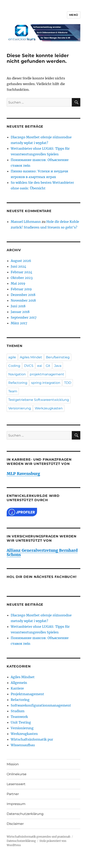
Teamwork (19, 717)
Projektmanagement (27, 694)
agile (12, 357)
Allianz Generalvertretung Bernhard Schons (42, 552)
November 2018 (23, 300)
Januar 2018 (20, 312)
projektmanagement (47, 374)
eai (39, 366)
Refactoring (17, 383)
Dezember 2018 (23, 295)
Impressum (16, 804)
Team (12, 391)
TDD (67, 383)
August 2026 (21, 261)
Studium (17, 711)
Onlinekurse (17, 774)
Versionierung (19, 408)
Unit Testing (21, 722)
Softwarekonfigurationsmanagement (41, 705)
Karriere (17, 688)
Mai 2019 (18, 283)
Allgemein (19, 683)
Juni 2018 (18, 306)
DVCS (28, 366)
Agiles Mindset (23, 677)
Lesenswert (16, 784)
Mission (13, 764)
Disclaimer (15, 824)
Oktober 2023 (22, 278)
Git (48, 366)
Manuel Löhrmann (26, 222)
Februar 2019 (21, 289)
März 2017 (19, 323)
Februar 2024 (21, 272)
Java (57, 366)
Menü (73, 14)
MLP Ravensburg (23, 473)
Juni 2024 (18, 266)
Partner (13, 794)
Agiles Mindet (31, 357)
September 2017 (23, 317)
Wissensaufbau (23, 745)
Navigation (17, 374)
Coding (14, 366)
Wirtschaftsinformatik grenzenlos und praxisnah (38, 836)
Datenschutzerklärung (25, 814)
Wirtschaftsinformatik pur (32, 739)
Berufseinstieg (58, 357)
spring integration (45, 383)
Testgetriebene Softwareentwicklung (38, 400)
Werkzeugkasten (49, 408)
